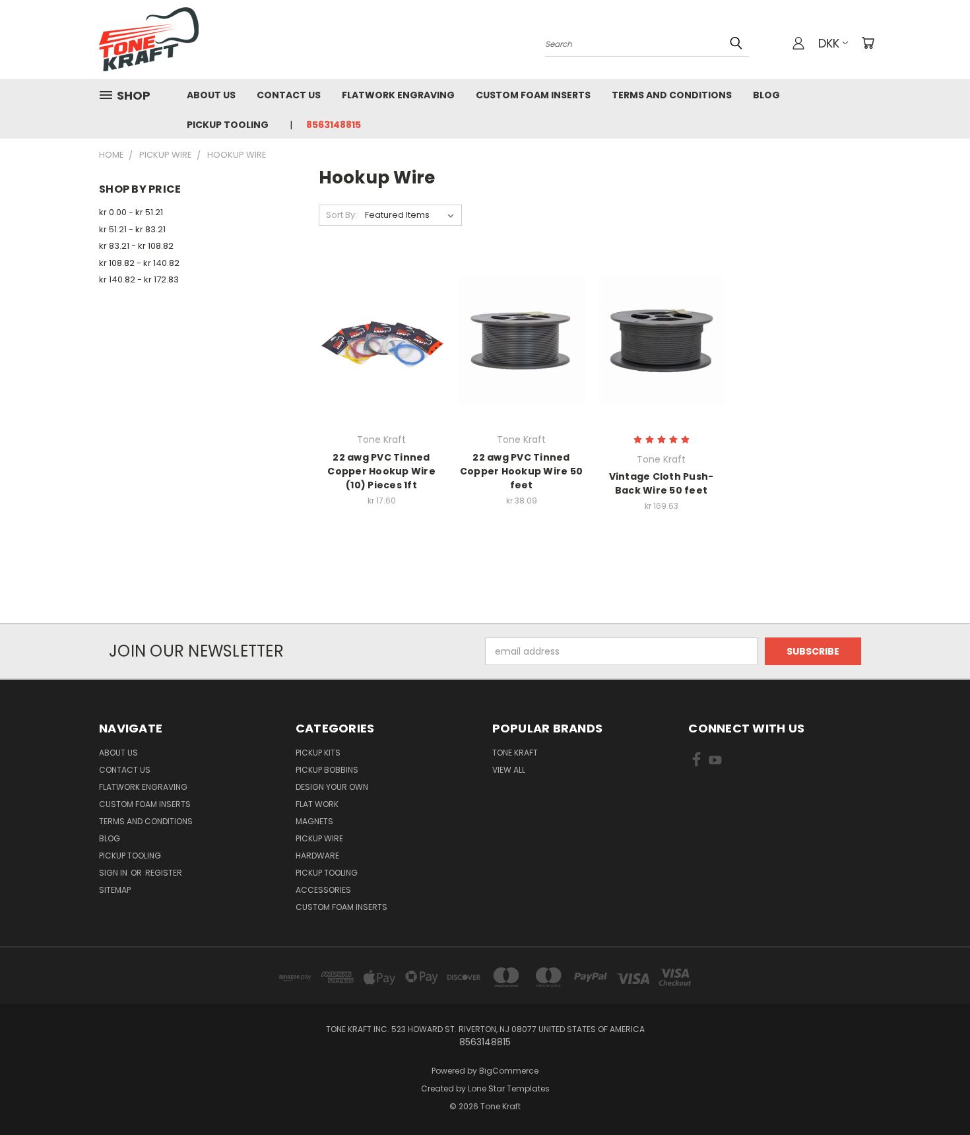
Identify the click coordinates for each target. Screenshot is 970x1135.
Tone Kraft (515, 752)
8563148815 (333, 124)
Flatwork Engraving (398, 95)
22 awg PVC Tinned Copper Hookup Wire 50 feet (521, 471)
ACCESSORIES (323, 889)
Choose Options (381, 364)
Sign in (114, 872)
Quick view (381, 313)
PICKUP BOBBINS (327, 769)
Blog (766, 95)
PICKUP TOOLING (327, 872)
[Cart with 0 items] (867, 42)
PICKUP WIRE (319, 838)
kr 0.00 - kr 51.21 (131, 212)
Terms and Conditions (672, 95)
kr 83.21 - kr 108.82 (136, 246)
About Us (211, 95)
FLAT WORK (317, 804)
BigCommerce (508, 1070)
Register (163, 872)
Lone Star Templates (509, 1088)
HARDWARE (317, 855)
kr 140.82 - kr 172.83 (139, 279)
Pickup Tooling (228, 124)
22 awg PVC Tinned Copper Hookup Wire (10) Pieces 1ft (381, 471)
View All (508, 769)
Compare (377, 339)
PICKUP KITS (318, 752)
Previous (935, 1094)
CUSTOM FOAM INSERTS (341, 907)
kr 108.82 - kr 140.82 (139, 263)
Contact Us (289, 95)
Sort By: (341, 215)
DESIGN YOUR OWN (332, 787)
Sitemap (115, 889)
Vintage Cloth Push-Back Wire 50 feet (661, 483)
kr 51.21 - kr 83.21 (132, 229)
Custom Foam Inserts (533, 95)
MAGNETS (314, 821)
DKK (828, 43)
